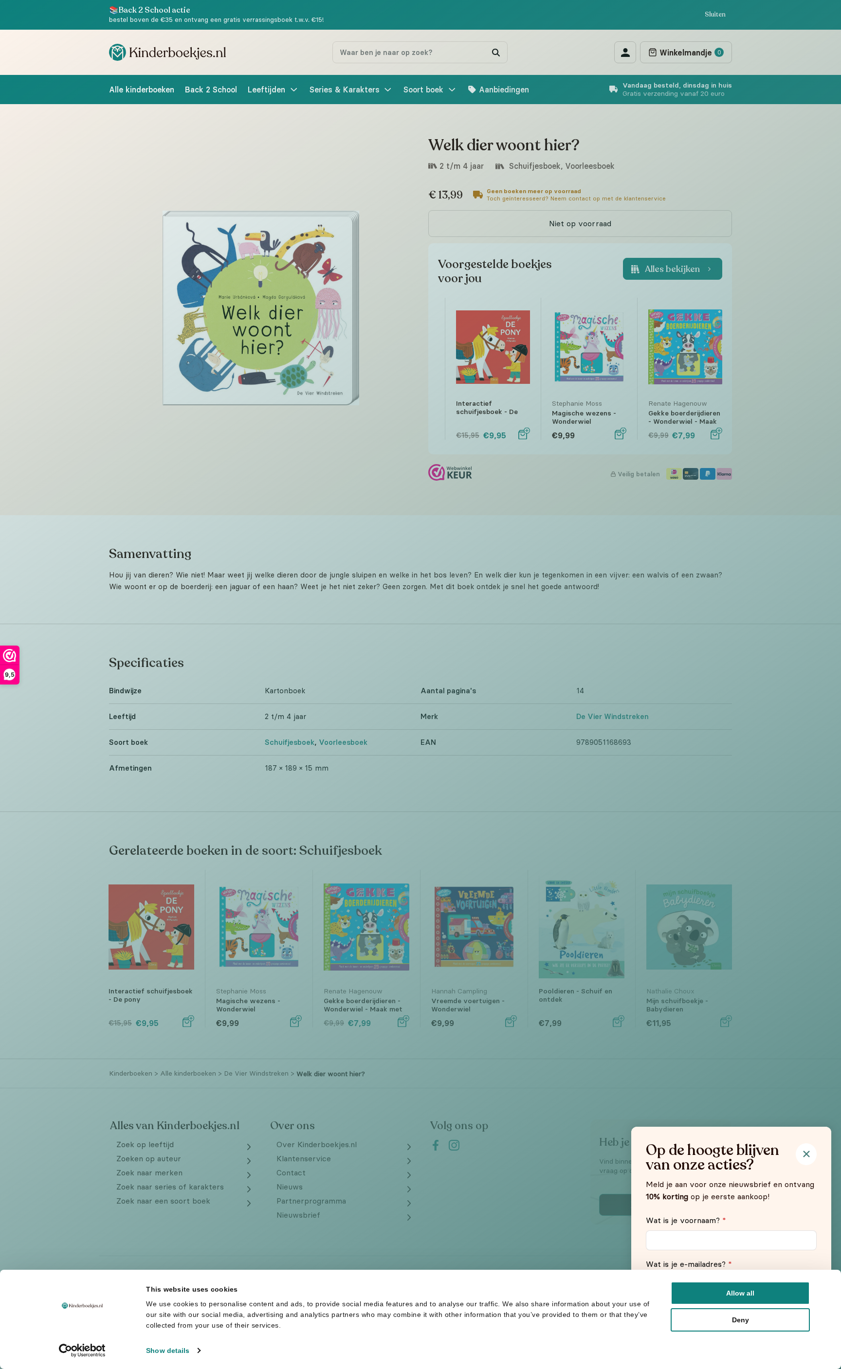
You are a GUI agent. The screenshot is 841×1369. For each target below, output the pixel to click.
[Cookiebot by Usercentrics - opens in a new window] (82, 1350)
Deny (740, 1320)
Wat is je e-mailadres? (689, 1264)
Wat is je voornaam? (686, 1220)
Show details (167, 1350)
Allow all (740, 1293)
